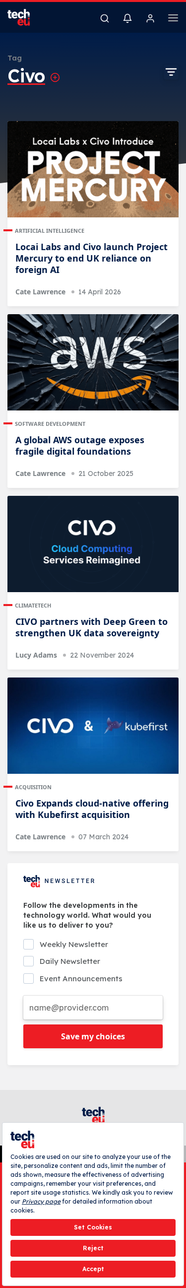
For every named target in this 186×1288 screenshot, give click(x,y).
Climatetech (33, 605)
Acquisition (33, 787)
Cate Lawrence (40, 291)
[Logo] (24, 17)
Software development (50, 423)
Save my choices (93, 1036)
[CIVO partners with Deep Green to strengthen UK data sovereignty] (93, 544)
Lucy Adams (36, 655)
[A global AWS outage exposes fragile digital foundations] (93, 362)
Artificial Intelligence (49, 230)
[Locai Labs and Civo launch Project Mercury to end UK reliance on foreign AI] (93, 169)
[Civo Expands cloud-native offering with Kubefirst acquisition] (93, 726)
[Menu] (173, 19)
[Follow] (55, 77)
